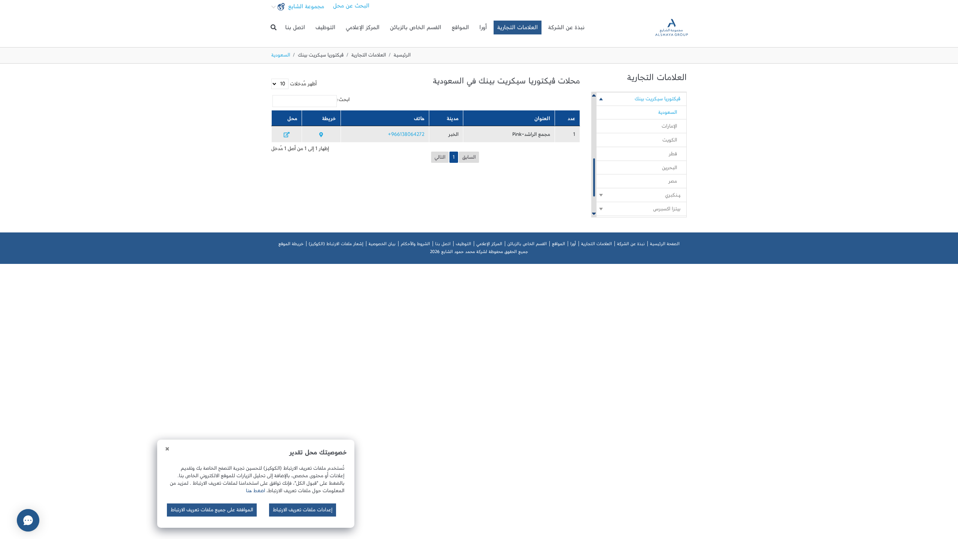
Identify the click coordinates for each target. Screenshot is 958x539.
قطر (673, 155)
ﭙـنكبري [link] (672, 196)
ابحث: (343, 101)
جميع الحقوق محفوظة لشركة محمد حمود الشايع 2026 (479, 253)
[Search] (273, 28)
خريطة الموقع (290, 245)
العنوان (542, 120)
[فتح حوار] (28, 520)
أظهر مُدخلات (303, 85)
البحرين (669, 169)
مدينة (452, 120)
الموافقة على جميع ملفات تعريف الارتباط (212, 511)
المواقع (460, 29)
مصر (672, 182)
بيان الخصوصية (382, 245)
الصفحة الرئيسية (665, 245)
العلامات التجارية (517, 29)
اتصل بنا (295, 29)
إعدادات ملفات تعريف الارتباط (302, 511)
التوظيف (325, 29)
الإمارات (669, 127)
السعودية (667, 114)
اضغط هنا (255, 492)
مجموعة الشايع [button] (305, 8)
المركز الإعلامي (362, 29)
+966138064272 (406, 136)
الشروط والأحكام (415, 245)
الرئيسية (402, 56)
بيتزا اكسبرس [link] (666, 210)
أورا (483, 29)
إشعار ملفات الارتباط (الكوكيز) (336, 245)
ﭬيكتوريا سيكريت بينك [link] (657, 100)
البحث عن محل (351, 7)
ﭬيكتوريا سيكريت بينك (321, 56)
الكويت (669, 141)
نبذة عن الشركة (566, 29)
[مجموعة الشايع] (671, 27)
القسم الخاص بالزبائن (415, 29)
